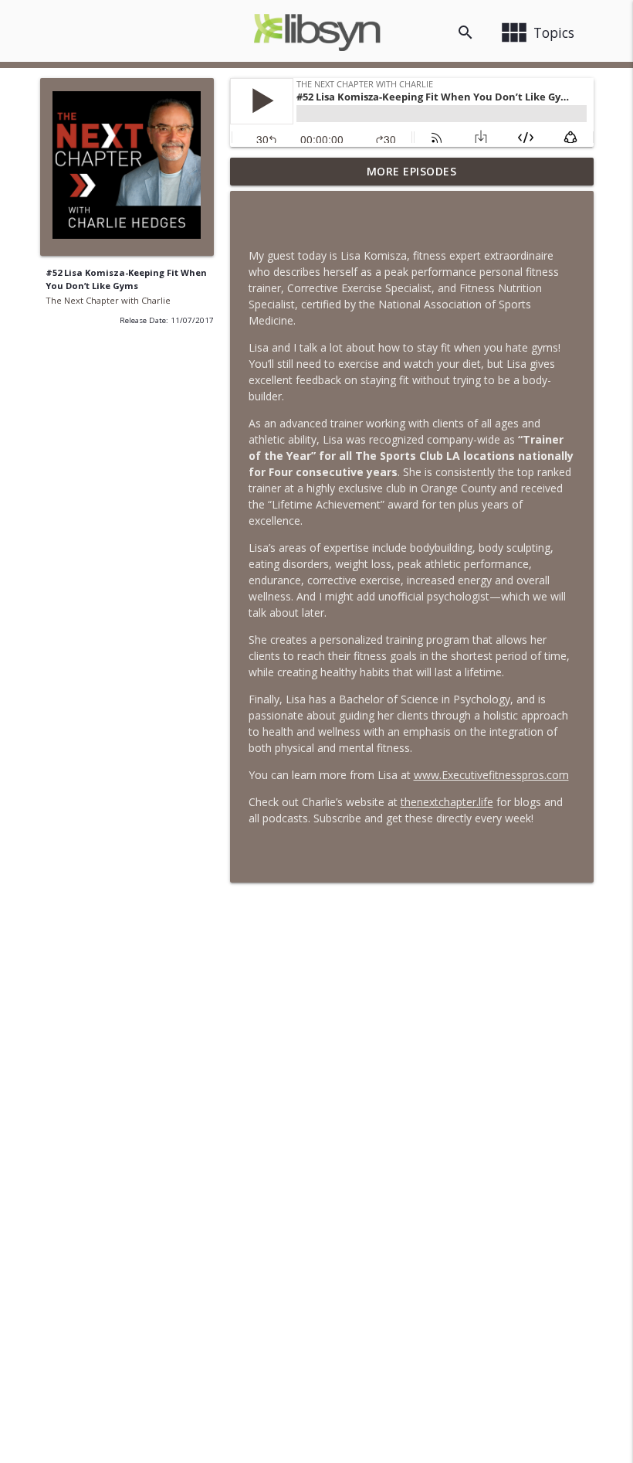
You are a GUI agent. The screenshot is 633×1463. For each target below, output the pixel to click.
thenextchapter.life (447, 801)
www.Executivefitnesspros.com (491, 774)
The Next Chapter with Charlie (108, 300)
